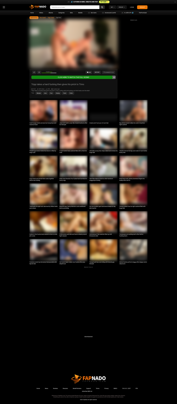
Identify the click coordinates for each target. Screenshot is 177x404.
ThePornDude (143, 12)
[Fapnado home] (88, 383)
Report (97, 72)
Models (80, 12)
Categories (61, 12)
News (46, 388)
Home (32, 12)
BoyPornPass (34, 17)
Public (71, 93)
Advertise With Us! (87, 391)
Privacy (106, 388)
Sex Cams (92, 12)
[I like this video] (34, 72)
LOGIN (132, 7)
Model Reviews (77, 388)
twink (64, 93)
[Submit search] (102, 7)
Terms (97, 388)
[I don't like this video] (39, 72)
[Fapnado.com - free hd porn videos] (38, 7)
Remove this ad (88, 267)
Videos (41, 12)
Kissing (58, 93)
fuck (51, 93)
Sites (71, 12)
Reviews (55, 388)
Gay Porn (58, 17)
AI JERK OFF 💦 (127, 12)
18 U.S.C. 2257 (126, 388)
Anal (45, 93)
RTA (137, 388)
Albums (51, 12)
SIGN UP (142, 7)
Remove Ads (133, 20)
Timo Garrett (43, 17)
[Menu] (4, 7)
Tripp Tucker (51, 17)
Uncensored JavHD (109, 12)
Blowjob (39, 93)
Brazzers (65, 388)
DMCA (115, 388)
